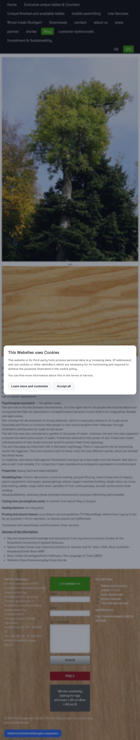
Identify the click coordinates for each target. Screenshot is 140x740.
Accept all (64, 386)
